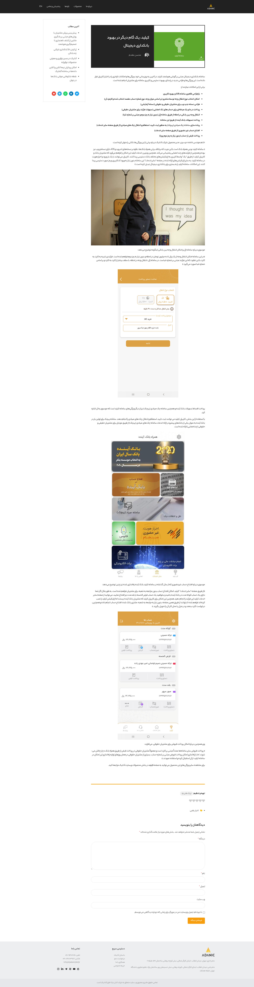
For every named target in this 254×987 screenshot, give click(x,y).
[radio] (203, 801)
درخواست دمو (119, 958)
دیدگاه (201, 839)
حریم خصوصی (119, 965)
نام (203, 873)
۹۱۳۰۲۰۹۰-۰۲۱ (70, 955)
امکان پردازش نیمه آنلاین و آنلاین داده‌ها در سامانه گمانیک (63, 69)
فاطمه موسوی (186, 143)
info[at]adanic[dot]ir (72, 962)
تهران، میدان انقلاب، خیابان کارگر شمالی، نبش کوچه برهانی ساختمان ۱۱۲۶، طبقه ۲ (176, 961)
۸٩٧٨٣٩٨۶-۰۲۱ (69, 958)
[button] (77, 93)
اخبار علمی (194, 811)
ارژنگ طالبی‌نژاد (186, 793)
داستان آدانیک (119, 955)
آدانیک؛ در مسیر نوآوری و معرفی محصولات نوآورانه (63, 60)
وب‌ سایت (201, 899)
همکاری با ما (120, 962)
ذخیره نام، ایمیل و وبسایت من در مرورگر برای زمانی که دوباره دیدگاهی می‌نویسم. (168, 912)
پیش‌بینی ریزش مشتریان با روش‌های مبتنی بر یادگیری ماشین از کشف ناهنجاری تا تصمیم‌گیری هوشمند (65, 38)
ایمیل (202, 886)
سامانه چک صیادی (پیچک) (178, 125)
